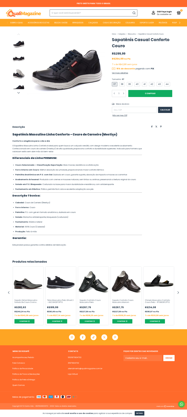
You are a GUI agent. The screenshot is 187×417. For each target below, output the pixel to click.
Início (114, 34)
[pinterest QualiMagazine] (115, 337)
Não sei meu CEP (119, 115)
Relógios (163, 22)
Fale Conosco (18, 363)
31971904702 (73, 363)
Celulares (130, 22)
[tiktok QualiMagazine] (93, 337)
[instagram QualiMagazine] (72, 337)
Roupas (175, 22)
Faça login (166, 11)
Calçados (93, 22)
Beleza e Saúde (60, 22)
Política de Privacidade (22, 368)
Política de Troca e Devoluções (26, 374)
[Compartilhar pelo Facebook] (152, 126)
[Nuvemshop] (165, 406)
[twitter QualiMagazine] (104, 337)
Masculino (132, 34)
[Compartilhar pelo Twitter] (156, 126)
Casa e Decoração (112, 22)
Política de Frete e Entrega (23, 379)
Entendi (139, 413)
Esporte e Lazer (147, 22)
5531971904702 (74, 357)
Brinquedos (77, 22)
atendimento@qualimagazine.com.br (85, 368)
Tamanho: (118, 79)
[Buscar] (133, 13)
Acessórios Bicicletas (38, 22)
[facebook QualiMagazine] (83, 337)
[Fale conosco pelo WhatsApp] (181, 404)
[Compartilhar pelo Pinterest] (161, 126)
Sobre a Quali (16, 22)
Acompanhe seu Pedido (23, 357)
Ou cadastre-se (164, 14)
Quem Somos (18, 385)
